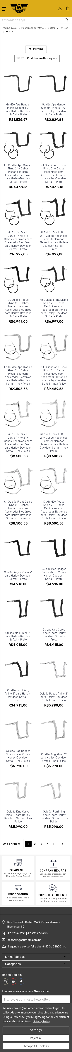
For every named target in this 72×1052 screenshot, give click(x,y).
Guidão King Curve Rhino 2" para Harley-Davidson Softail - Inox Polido (18, 816)
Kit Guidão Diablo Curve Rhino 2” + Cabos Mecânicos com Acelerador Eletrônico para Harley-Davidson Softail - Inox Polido (18, 443)
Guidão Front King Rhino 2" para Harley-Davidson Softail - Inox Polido (54, 816)
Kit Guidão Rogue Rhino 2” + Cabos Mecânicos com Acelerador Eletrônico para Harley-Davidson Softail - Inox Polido (54, 510)
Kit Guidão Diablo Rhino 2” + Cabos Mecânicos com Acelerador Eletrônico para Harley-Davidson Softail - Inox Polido (54, 443)
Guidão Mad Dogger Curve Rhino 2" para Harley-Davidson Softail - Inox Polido (18, 756)
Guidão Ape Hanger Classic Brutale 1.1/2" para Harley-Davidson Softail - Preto (54, 109)
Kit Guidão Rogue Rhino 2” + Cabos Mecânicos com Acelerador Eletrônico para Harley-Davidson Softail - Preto (18, 308)
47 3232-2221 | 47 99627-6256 (28, 933)
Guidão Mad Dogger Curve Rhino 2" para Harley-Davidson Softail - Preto (54, 574)
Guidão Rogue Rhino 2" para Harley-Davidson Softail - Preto (18, 576)
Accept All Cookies (36, 1046)
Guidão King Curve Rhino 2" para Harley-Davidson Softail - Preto (54, 634)
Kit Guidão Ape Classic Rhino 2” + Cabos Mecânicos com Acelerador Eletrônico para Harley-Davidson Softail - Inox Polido (18, 375)
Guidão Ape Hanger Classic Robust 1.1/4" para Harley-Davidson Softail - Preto (18, 109)
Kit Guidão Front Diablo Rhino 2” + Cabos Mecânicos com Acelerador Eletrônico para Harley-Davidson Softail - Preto (54, 308)
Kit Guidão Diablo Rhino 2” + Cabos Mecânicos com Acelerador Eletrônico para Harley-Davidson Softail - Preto (54, 241)
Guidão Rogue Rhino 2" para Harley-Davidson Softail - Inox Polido (54, 697)
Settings (36, 1030)
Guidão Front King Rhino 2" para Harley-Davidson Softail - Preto (18, 695)
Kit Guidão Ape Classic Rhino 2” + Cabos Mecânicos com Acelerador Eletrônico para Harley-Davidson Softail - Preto (18, 173)
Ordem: (20, 58)
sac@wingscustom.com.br (24, 940)
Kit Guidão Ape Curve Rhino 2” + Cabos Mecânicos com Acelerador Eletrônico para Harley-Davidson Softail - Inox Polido (54, 375)
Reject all (36, 1038)
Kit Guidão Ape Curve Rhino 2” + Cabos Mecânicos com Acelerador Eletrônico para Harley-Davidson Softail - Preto (54, 173)
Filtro (38, 49)
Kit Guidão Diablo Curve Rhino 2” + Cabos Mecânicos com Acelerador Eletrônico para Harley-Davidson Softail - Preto (18, 241)
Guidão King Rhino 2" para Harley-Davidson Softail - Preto (18, 636)
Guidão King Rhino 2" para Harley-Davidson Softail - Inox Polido (54, 758)
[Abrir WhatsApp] (9, 1042)
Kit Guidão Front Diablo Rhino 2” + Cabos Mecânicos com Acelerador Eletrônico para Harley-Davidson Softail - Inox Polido (18, 510)
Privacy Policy (41, 1021)
